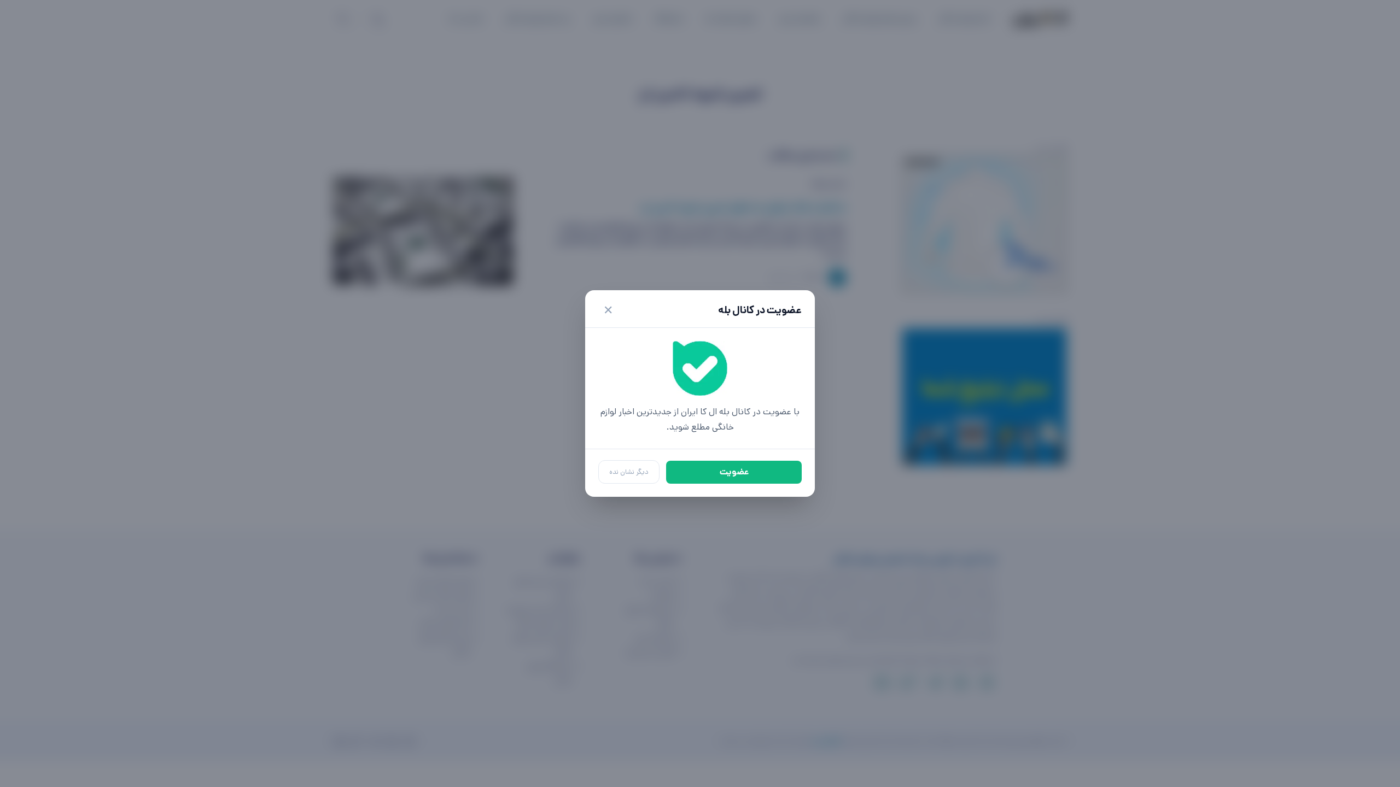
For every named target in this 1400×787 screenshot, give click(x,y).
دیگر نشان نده (629, 472)
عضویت (734, 472)
